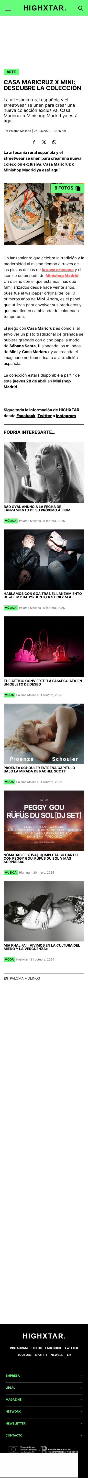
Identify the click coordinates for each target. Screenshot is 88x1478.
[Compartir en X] (44, 142)
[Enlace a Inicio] (44, 1337)
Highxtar (25, 872)
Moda (9, 695)
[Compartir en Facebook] (34, 142)
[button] (8, 8)
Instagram (66, 415)
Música (11, 521)
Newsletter (61, 1355)
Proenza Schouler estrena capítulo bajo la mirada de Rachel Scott (39, 769)
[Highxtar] (45, 8)
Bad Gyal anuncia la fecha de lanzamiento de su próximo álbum (37, 508)
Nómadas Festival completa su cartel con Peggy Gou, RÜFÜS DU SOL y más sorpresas (41, 858)
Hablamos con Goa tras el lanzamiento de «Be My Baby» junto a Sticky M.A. (43, 595)
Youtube (24, 1355)
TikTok (36, 1348)
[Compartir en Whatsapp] (54, 142)
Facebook (25, 415)
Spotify (41, 1355)
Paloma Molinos (20, 131)
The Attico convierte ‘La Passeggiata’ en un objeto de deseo (43, 682)
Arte (11, 72)
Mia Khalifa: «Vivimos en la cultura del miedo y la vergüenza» (42, 947)
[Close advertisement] (73, 1458)
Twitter (44, 415)
